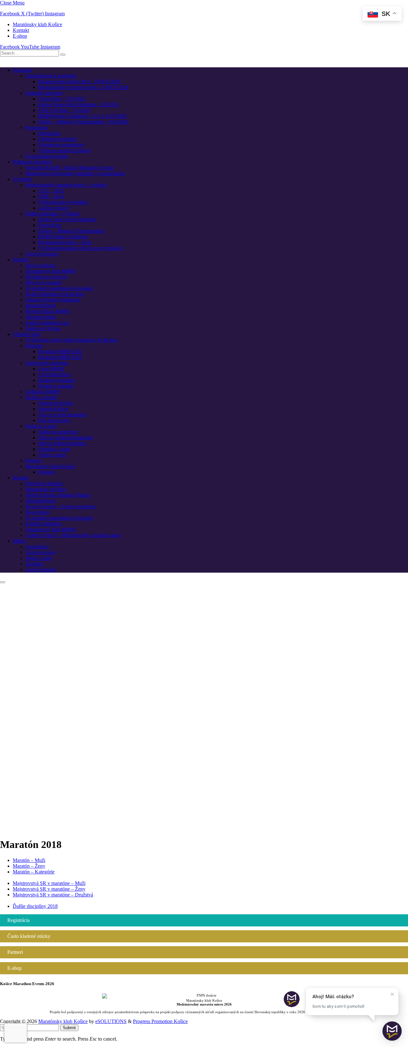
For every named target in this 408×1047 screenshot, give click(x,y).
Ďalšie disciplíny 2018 (35, 906)
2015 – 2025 (51, 190)
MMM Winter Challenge (63, 236)
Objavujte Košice (55, 403)
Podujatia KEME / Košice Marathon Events (70, 167)
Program (34, 345)
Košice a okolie (41, 397)
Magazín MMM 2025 (60, 357)
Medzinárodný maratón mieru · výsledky (66, 185)
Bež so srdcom (40, 265)
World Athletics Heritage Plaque (58, 495)
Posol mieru (37, 512)
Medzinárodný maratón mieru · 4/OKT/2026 (83, 87)
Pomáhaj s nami (54, 449)
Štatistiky (35, 564)
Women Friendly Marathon (53, 299)
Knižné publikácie (44, 523)
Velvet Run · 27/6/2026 (61, 98)
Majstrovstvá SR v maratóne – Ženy (49, 889)
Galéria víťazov (54, 208)
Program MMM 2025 (60, 351)
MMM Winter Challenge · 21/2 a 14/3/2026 (82, 116)
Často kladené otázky (47, 156)
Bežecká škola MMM (47, 311)
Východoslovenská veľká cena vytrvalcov (80, 248)
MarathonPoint (40, 305)
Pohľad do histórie (44, 483)
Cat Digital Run (54, 374)
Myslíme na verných (46, 276)
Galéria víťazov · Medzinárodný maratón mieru (73, 535)
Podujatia (22, 70)
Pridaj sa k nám (41, 426)
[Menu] (2, 582)
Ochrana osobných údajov (64, 150)
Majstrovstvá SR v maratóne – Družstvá (53, 894)
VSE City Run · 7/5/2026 (64, 110)
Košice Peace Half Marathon (67, 219)
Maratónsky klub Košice (37, 24)
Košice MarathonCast (47, 322)
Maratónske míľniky (46, 489)
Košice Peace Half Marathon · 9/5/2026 (78, 104)
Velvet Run (49, 225)
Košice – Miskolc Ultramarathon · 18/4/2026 (83, 121)
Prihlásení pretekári (57, 139)
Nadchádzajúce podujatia (51, 75)
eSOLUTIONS (111, 1021)
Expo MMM (51, 368)
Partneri (33, 460)
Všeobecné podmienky (61, 144)
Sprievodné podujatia (47, 363)
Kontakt (21, 30)
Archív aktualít (40, 569)
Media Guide (39, 558)
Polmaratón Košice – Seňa (64, 242)
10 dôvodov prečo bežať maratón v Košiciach (72, 340)
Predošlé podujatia (44, 93)
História (21, 477)
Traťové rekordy (42, 253)
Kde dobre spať (54, 420)
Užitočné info (26, 334)
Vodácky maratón (56, 386)
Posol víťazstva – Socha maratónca (61, 506)
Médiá (19, 541)
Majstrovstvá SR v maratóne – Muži (49, 883)
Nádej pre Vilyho (43, 328)
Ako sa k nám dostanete (62, 414)
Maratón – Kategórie (34, 871)
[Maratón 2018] (204, 829)
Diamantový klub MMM (50, 271)
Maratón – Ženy (29, 866)
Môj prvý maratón (44, 282)
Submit (69, 1027)
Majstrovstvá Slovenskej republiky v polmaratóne (75, 173)
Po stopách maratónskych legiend (59, 288)
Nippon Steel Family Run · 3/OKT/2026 (79, 81)
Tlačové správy (41, 552)
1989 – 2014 (51, 196)
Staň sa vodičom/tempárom (65, 437)
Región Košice (53, 409)
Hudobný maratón (56, 380)
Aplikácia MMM (43, 391)
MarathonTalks (41, 317)
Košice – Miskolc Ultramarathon (71, 231)
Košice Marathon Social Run (55, 294)
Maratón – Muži (29, 860)
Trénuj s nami (52, 454)
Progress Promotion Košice (160, 1021)
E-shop (20, 36)
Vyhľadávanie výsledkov (63, 202)
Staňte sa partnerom (58, 431)
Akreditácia (37, 546)
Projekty (21, 259)
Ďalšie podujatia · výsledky (53, 213)
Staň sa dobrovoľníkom (62, 443)
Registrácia (37, 127)
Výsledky (22, 179)
